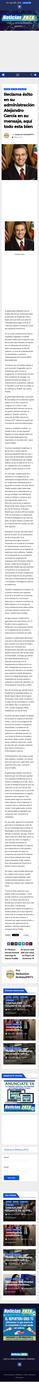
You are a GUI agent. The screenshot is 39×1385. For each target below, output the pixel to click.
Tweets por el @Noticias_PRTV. (16, 1149)
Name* (6, 1157)
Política (14, 89)
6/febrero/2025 (13, 1239)
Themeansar (19, 1377)
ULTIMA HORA (22, 89)
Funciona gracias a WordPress (13, 1375)
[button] (31, 75)
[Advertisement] (19, 51)
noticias (8, 997)
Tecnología (24, 997)
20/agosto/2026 (13, 1214)
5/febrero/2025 (13, 1264)
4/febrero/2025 (13, 1288)
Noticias (7, 89)
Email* (6, 1167)
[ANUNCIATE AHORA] (19, 1096)
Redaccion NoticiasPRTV (24, 134)
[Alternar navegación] (18, 75)
